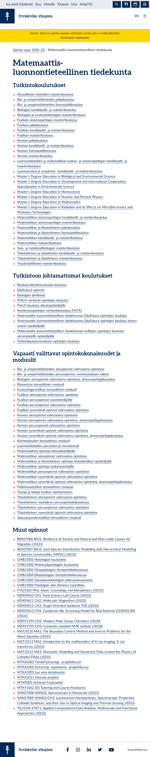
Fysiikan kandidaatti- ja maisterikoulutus (46, 130)
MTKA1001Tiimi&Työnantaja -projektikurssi (49, 662)
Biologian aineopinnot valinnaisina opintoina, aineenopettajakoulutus (66, 379)
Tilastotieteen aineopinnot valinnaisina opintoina (52, 497)
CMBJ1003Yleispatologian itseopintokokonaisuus (52, 569)
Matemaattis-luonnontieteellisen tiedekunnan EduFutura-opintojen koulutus (72, 315)
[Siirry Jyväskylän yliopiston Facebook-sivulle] (67, 749)
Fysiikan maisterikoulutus (35, 135)
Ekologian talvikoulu (31, 295)
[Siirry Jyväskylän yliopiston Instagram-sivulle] (78, 749)
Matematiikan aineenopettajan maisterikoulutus (51, 222)
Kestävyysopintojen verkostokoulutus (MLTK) (49, 310)
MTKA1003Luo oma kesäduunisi (41, 672)
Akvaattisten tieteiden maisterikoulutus (45, 94)
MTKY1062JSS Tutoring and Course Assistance (51, 687)
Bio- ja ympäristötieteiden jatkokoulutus (45, 99)
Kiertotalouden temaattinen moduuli (43, 440)
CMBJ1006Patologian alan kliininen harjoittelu (51, 585)
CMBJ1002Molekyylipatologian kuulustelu (48, 564)
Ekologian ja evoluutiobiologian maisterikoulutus (51, 115)
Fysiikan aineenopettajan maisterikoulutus (47, 120)
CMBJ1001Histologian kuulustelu (41, 559)
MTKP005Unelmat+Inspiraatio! (40, 682)
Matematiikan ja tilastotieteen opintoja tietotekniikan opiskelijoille (64, 461)
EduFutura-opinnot (30, 290)
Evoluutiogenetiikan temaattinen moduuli (47, 389)
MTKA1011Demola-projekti (38, 677)
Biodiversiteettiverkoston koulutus (42, 285)
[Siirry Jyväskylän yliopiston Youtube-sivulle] (111, 749)
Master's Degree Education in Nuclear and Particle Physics (60, 197)
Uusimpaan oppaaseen (75, 37)
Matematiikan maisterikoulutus (39, 243)
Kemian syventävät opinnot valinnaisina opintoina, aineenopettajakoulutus (70, 435)
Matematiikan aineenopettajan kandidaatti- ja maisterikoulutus (62, 217)
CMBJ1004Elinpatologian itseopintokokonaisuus (52, 575)
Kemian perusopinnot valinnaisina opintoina (48, 425)
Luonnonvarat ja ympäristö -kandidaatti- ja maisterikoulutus (60, 171)
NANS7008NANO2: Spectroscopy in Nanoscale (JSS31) (58, 692)
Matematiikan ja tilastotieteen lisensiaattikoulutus (53, 232)
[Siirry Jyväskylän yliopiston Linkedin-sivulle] (89, 749)
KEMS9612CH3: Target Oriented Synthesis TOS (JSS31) (58, 605)
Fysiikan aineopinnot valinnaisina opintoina (47, 394)
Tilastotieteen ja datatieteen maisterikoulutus (49, 258)
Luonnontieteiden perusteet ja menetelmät (48, 446)
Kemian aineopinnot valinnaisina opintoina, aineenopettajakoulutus (65, 420)
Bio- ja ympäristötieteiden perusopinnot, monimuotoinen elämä (63, 374)
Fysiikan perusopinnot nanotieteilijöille (44, 399)
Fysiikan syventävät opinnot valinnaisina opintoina (53, 410)
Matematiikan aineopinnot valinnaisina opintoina (52, 456)
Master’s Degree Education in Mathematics (48, 202)
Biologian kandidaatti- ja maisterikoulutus (46, 109)
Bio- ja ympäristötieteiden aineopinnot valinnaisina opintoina (60, 369)
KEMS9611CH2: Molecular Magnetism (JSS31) (51, 600)
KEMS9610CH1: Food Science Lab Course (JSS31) (54, 595)
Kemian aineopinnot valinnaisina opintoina (47, 415)
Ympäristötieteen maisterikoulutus (42, 263)
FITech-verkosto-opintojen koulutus (42, 300)
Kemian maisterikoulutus (34, 156)
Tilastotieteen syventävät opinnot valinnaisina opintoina (57, 512)
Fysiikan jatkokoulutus (32, 125)
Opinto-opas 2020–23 (28, 50)
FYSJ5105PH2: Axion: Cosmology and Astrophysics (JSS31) (60, 590)
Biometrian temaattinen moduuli (40, 384)
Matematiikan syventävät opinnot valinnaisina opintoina (57, 476)
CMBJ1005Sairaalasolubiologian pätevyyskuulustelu (55, 580)
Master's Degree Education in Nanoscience (48, 191)
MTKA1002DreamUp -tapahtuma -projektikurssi (53, 667)
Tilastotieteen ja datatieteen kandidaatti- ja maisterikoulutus (60, 253)
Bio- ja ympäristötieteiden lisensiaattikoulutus (50, 104)
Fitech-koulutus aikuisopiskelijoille (41, 305)
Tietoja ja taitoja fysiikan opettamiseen (44, 492)
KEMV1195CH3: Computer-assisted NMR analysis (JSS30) (60, 626)
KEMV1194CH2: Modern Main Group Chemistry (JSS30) (58, 621)
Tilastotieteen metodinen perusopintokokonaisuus (53, 502)
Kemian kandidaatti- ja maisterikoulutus (45, 145)
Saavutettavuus (137, 749)
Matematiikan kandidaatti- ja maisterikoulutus (50, 238)
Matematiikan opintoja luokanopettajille (45, 466)
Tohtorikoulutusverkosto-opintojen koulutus (48, 341)
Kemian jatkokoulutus (32, 140)
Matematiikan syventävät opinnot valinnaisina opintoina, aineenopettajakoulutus (74, 481)
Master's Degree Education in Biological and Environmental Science (66, 176)
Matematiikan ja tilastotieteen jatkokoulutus (48, 227)
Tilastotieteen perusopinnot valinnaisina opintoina (53, 507)
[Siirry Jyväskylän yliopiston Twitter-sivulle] (100, 750)
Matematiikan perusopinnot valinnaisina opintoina (53, 471)
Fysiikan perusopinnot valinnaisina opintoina (48, 405)
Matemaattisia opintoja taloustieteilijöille (46, 451)
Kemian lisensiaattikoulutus (36, 150)
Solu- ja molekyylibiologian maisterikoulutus (48, 248)
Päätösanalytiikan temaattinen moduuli (45, 487)
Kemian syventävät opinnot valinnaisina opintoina (52, 430)
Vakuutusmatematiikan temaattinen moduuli (49, 517)
